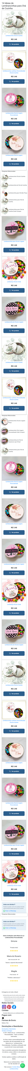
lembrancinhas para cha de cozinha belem (14, 1000)
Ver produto (15, 44)
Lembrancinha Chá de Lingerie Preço (16, 421)
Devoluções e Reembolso (9, 1029)
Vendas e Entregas (7, 1031)
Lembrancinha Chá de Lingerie (14, 155)
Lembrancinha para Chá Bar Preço (17, 193)
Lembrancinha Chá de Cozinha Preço (16, 177)
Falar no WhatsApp (10, 911)
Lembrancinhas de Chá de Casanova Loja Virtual (15, 441)
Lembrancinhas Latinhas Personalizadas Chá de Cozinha (14, 72)
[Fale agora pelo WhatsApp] (22, 1065)
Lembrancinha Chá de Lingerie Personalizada (14, 114)
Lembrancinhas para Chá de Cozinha (16, 200)
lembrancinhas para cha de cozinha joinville (14, 999)
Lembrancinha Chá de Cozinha (14, 35)
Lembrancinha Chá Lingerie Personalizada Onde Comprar (16, 431)
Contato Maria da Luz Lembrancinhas (13, 1013)
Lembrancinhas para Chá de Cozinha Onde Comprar (16, 210)
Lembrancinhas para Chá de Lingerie (14, 241)
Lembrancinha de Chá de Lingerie (14, 322)
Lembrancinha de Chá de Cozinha (17, 185)
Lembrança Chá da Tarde (14, 281)
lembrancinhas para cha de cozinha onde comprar (14, 995)
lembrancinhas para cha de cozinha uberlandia (14, 997)
